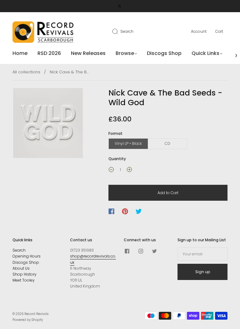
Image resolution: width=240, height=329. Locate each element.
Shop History (24, 274)
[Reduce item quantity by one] (111, 170)
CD (167, 143)
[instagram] (141, 251)
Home (20, 53)
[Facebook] (111, 211)
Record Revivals (36, 314)
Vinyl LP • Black (128, 143)
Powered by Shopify (27, 319)
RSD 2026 (49, 53)
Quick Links (205, 53)
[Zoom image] (48, 124)
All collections (26, 72)
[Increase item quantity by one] (129, 170)
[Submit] (119, 31)
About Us (21, 268)
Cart (219, 31)
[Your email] (203, 254)
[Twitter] (139, 211)
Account (199, 31)
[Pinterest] (125, 211)
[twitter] (154, 251)
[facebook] (127, 251)
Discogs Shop (164, 53)
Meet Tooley (23, 280)
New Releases (88, 53)
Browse (125, 53)
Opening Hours (26, 256)
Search (126, 31)
